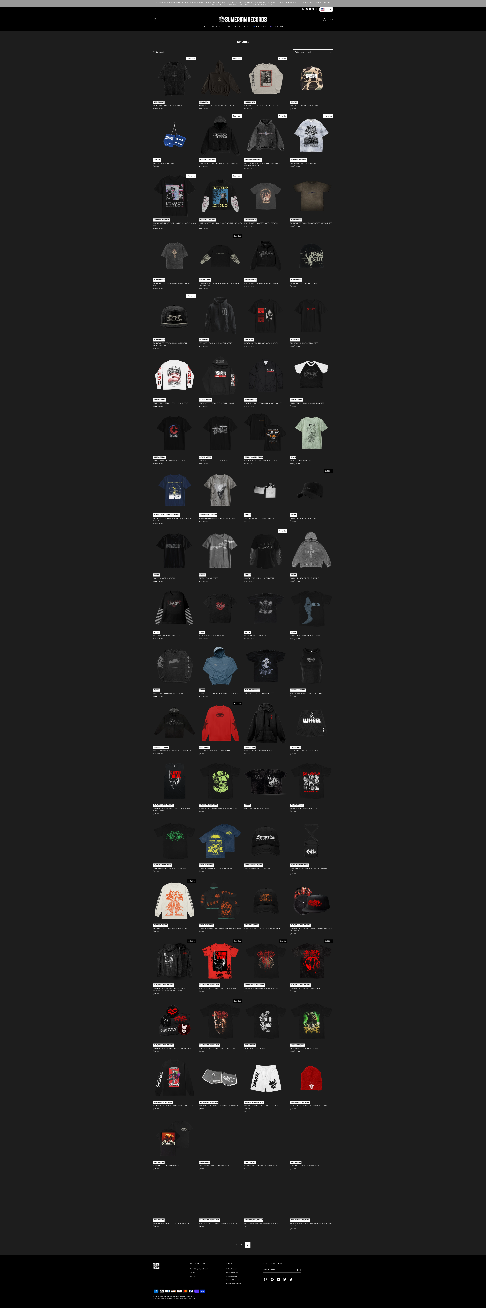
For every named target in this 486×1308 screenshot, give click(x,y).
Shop (205, 27)
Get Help (193, 1276)
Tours (227, 27)
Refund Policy (231, 1269)
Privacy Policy (231, 1276)
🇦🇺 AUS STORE (277, 27)
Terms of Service (232, 1280)
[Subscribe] (299, 1269)
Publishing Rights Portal (199, 1269)
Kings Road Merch (188, 1296)
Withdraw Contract (233, 1283)
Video (237, 27)
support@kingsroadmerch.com (185, 1298)
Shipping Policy (232, 1272)
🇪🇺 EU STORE (260, 27)
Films (247, 27)
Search (192, 1272)
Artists (216, 27)
